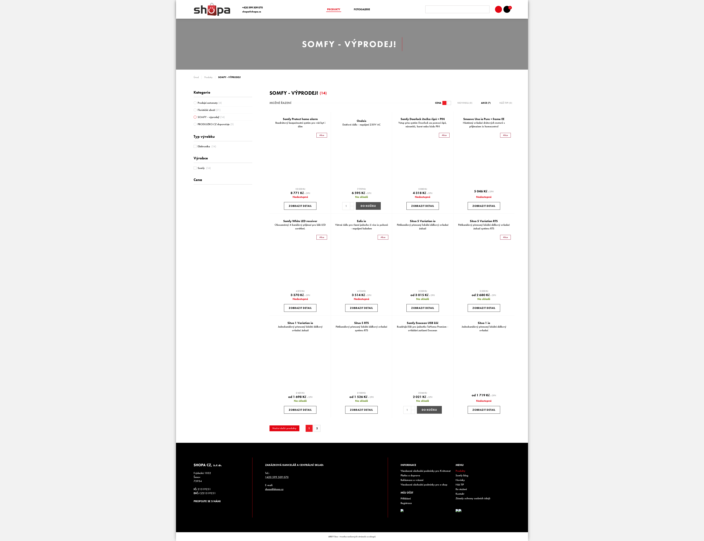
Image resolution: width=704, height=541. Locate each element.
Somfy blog (462, 475)
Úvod (196, 77)
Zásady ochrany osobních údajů (473, 498)
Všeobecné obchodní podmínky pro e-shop (424, 484)
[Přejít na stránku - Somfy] (457, 510)
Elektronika (207, 146)
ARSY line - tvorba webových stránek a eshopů (352, 536)
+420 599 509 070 (252, 7)
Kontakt (460, 494)
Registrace (406, 503)
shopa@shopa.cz (251, 11)
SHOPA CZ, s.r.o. (213, 9)
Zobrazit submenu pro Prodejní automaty (250, 103)
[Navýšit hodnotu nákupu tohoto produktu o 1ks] (352, 204)
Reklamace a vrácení (412, 480)
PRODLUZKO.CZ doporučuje (216, 124)
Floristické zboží (209, 110)
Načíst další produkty (284, 428)
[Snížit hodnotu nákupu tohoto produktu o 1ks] (352, 208)
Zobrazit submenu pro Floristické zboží (250, 110)
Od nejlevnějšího (449, 103)
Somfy (204, 168)
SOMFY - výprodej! (211, 117)
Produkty (333, 9)
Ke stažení (461, 489)
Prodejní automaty (210, 103)
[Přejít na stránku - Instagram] (196, 508)
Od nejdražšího (444, 103)
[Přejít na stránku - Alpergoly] (460, 510)
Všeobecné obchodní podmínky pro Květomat (426, 471)
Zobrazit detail (300, 206)
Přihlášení (406, 498)
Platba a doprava (410, 475)
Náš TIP (460, 484)
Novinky (460, 480)
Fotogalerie (362, 9)
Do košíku (368, 206)
